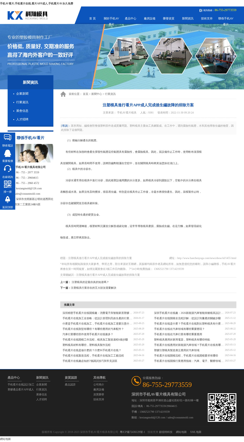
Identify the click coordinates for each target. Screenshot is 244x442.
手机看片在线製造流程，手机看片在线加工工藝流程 (93, 355)
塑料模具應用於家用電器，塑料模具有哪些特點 (182, 339)
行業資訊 (22, 102)
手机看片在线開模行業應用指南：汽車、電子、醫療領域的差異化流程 (189, 361)
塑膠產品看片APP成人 (21, 389)
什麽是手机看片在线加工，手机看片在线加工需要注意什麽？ (98, 323)
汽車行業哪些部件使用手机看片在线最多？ (88, 334)
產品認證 (70, 384)
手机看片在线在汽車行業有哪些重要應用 (178, 334)
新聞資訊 (187, 18)
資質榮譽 (98, 394)
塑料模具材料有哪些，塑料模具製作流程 (87, 345)
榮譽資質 (168, 18)
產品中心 (130, 18)
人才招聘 (22, 119)
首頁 (85, 94)
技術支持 (207, 18)
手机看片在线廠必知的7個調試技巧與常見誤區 (90, 361)
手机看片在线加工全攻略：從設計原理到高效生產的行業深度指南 (98, 318)
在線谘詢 (7, 177)
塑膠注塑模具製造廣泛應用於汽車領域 (176, 350)
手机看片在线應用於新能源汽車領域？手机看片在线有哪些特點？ (189, 345)
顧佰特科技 (166, 432)
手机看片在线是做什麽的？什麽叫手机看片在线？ (92, 350)
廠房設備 (149, 18)
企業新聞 (22, 93)
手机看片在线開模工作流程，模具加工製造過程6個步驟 (95, 339)
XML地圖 (195, 432)
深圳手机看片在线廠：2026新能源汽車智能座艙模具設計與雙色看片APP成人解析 (189, 313)
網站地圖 (181, 432)
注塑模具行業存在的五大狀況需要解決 (93, 287)
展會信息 (22, 110)
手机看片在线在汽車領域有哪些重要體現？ (179, 329)
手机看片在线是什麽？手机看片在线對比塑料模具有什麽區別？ (189, 323)
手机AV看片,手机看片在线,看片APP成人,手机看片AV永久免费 (36, 3)
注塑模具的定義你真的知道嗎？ (90, 282)
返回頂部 (7, 207)
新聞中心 (96, 94)
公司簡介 (98, 384)
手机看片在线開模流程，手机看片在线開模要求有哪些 (186, 355)
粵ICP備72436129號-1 (132, 432)
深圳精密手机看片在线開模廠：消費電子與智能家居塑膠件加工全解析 (98, 313)
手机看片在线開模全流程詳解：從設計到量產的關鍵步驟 (187, 318)
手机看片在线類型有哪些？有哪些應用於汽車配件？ (93, 329)
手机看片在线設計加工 (21, 384)
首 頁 (92, 18)
